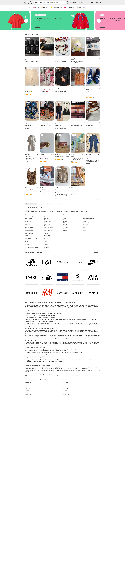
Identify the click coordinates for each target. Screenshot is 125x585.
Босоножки (46, 247)
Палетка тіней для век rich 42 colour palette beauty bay (77, 124)
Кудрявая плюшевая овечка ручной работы (77, 62)
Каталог (29, 7)
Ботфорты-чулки (28, 219)
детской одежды (54, 312)
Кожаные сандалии (48, 227)
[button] (26, 21)
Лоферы (27, 244)
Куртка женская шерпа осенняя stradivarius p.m (61, 127)
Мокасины (85, 227)
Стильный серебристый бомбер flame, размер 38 (61, 195)
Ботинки (65, 219)
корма (85, 342)
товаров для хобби (39, 349)
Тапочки (65, 224)
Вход (92, 2)
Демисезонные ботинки (30, 216)
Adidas (62, 352)
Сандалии (65, 228)
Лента (84, 7)
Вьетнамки (65, 227)
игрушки (41, 337)
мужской (47, 312)
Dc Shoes (69, 352)
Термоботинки (47, 237)
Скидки (37, 7)
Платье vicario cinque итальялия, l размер (30, 159)
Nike (65, 352)
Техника (28, 317)
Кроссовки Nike (28, 221)
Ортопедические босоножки (89, 228)
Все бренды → (97, 252)
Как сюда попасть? (95, 200)
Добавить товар (72, 2)
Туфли (64, 222)
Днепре (27, 385)
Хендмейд (45, 7)
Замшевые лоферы (29, 225)
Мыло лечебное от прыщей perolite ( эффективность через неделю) (77, 159)
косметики (71, 323)
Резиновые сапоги (87, 219)
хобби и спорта (39, 331)
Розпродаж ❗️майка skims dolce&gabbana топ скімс (31, 190)
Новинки (79, 7)
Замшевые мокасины (49, 225)
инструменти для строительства (76, 349)
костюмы (34, 330)
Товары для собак (43, 342)
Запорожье (28, 392)
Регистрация (98, 2)
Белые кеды (27, 222)
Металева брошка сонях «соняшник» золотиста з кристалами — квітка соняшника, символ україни (46, 159)
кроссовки (52, 331)
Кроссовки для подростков (31, 238)
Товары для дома (30, 315)
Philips (77, 352)
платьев (54, 323)
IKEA (81, 352)
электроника (33, 317)
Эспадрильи (66, 230)
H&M (59, 352)
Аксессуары (29, 313)
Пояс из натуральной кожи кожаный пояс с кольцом (61, 90)
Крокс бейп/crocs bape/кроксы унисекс (30, 127)
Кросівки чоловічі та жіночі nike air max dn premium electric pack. (46, 124)
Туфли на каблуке (29, 227)
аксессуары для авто (50, 317)
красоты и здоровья (39, 315)
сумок (55, 313)
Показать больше (29, 394)
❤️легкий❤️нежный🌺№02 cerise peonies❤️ (46, 90)
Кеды (64, 218)
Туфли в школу (86, 225)
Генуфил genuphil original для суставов (62, 157)
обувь (37, 337)
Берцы (45, 216)
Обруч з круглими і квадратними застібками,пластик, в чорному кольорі (93, 124)
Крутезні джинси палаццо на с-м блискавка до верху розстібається (92, 161)
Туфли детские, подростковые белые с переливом (78, 192)
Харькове (28, 388)
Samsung (74, 352)
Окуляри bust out (90, 60)
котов (49, 342)
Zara (57, 352)
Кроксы (84, 230)
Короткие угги (28, 224)
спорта (45, 349)
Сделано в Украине (57, 7)
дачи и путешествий (36, 345)
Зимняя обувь (47, 235)
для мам (42, 338)
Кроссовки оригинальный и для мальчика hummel (92, 93)
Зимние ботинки (48, 218)
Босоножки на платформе (31, 228)
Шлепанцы (65, 225)
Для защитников (70, 7)
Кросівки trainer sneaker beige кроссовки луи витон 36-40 (47, 190)
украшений (61, 313)
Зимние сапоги (28, 218)
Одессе (27, 386)
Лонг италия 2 (74, 90)
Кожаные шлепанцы (29, 230)
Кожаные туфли (47, 224)
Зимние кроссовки (48, 219)
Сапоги (65, 221)
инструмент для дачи (63, 331)
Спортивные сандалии (49, 228)
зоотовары (39, 317)
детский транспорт (62, 337)
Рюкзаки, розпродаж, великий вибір (31, 62)
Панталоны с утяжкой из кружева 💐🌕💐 (30, 90)
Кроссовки (65, 216)
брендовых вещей (71, 312)
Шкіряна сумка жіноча (45, 60)
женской (43, 312)
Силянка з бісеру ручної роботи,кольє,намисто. (60, 60)
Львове (27, 390)
